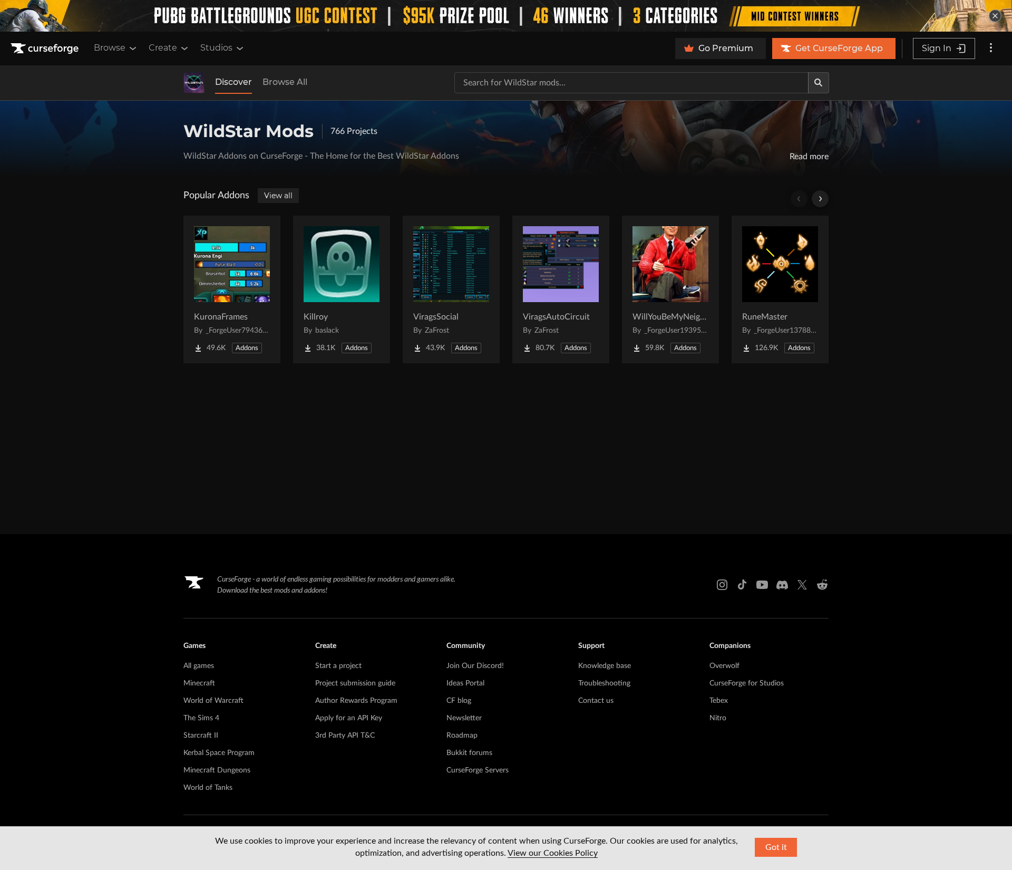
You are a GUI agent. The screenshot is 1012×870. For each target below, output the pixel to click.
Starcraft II (200, 735)
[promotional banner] (506, 16)
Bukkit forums (469, 753)
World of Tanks (207, 787)
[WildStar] (194, 82)
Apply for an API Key (348, 718)
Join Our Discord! (475, 666)
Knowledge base (604, 666)
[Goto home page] (46, 48)
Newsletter (464, 718)
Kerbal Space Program (219, 753)
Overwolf (724, 666)
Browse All (284, 82)
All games (198, 666)
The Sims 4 (201, 718)
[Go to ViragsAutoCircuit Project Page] (560, 289)
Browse (109, 48)
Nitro (717, 718)
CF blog (458, 700)
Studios (216, 48)
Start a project (338, 666)
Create (163, 48)
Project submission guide (355, 683)
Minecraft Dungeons (216, 770)
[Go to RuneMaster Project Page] (780, 289)
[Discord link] (782, 584)
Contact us (596, 700)
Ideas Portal (465, 683)
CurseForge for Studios (746, 683)
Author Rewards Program (356, 700)
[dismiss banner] (995, 15)
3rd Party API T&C (345, 735)
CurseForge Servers (477, 770)
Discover (233, 82)
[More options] (990, 48)
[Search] (818, 82)
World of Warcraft (213, 700)
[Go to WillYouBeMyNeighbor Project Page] (670, 289)
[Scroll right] (820, 198)
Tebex (718, 700)
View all (278, 195)
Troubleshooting (604, 683)
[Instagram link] (722, 584)
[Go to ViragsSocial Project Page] (451, 289)
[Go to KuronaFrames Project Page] (231, 289)
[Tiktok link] (742, 584)
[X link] (802, 584)
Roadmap (462, 735)
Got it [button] (776, 847)
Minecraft (199, 683)
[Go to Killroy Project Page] (341, 289)
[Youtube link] (762, 584)
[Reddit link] (822, 584)
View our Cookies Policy (553, 853)
